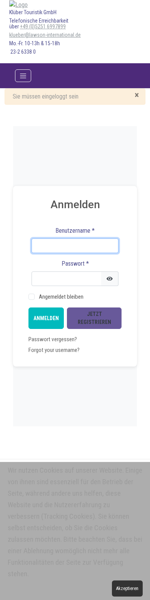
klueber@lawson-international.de (45, 35)
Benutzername (75, 230)
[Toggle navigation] (23, 75)
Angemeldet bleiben (61, 296)
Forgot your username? (54, 350)
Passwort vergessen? (52, 339)
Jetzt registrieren (94, 318)
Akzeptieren (127, 588)
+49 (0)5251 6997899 (43, 26)
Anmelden (46, 318)
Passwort (75, 263)
